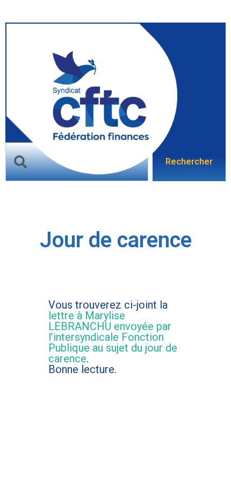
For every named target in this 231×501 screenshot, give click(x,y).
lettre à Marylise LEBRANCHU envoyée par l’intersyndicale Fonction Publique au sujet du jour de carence (112, 337)
